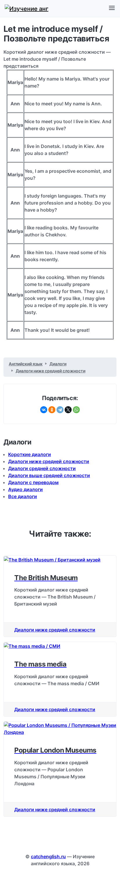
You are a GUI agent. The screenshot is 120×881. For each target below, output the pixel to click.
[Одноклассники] (51, 409)
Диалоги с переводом (33, 482)
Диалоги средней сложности (42, 468)
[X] (68, 409)
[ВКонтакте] (43, 409)
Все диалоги (22, 496)
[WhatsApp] (76, 409)
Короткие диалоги (29, 454)
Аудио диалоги (25, 489)
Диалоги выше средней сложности (49, 475)
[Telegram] (60, 409)
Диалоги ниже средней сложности (48, 461)
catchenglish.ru (48, 856)
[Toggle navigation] (111, 8)
